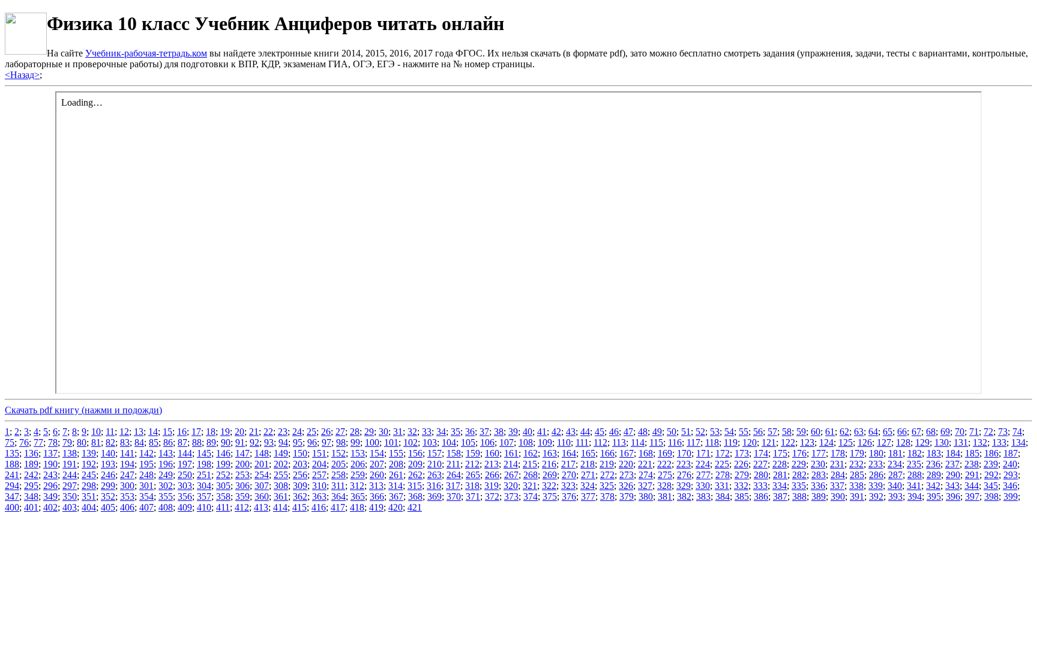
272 (607, 475)
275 (665, 475)
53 (715, 432)
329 (683, 486)
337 (837, 486)
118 (712, 442)
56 (758, 432)
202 (281, 464)
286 (876, 475)
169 (665, 453)
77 (38, 442)
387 (780, 496)
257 (319, 475)
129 (922, 442)
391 (857, 496)
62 (844, 432)
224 (703, 464)
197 (185, 464)
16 (182, 432)
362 (300, 496)
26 (326, 432)
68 (931, 432)
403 (69, 507)
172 (722, 453)
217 (568, 464)
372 (492, 496)
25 (311, 432)
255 (281, 475)
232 (856, 464)
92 (254, 442)
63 (859, 432)
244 (69, 475)
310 (319, 486)
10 (96, 432)
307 (261, 486)
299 (108, 486)
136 (31, 453)
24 (297, 432)
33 (426, 432)
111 (582, 442)
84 (139, 442)
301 (146, 486)
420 (395, 507)
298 (89, 486)
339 (875, 486)
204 (319, 464)
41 (542, 432)
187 (1010, 453)
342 (933, 486)
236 (933, 464)
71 (974, 432)
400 (12, 507)
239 (991, 464)
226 (741, 464)
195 (146, 464)
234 (895, 464)
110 (564, 442)
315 (414, 486)
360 (261, 496)
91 (240, 442)
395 (934, 496)
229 (799, 464)
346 (1010, 486)
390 (838, 496)
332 (741, 486)
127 (884, 442)
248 (146, 475)
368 (415, 496)
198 (204, 464)
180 (876, 453)
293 (1010, 475)
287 (895, 475)
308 (281, 486)
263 (434, 475)
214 (510, 464)
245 (89, 475)
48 (643, 432)
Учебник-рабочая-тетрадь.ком (146, 53)
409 (185, 507)
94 (283, 442)
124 (826, 442)
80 (81, 442)
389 (818, 496)
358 (223, 496)
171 (703, 453)
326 (626, 486)
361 (281, 496)
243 (50, 475)
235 (914, 464)
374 (530, 496)
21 (254, 432)
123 (807, 442)
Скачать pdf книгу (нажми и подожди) (83, 410)
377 (588, 496)
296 (50, 486)
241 (12, 475)
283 (818, 475)
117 (693, 442)
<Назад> (22, 75)
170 (684, 453)
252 (223, 475)
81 (96, 442)
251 (204, 475)
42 (556, 432)
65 (887, 432)
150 (300, 453)
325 (607, 486)
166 (607, 453)
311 (338, 486)
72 (988, 432)
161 (511, 453)
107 (506, 442)
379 (626, 496)
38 (498, 432)
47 (628, 432)
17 (196, 432)
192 (89, 464)
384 (722, 496)
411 (223, 507)
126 (865, 442)
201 (261, 464)
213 (491, 464)
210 (434, 464)
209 (415, 464)
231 (837, 464)
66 (902, 432)
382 (684, 496)
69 (945, 432)
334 (779, 486)
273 (626, 475)
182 (914, 453)
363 (319, 496)
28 (354, 432)
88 (197, 442)
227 (760, 464)
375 (550, 496)
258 (338, 475)
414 (280, 507)
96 (312, 442)
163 (550, 453)
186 (991, 453)
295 (31, 486)
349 (50, 496)
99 (355, 442)
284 (838, 475)
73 (1003, 432)
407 (146, 507)
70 (959, 432)
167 (626, 453)
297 (69, 486)
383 (703, 496)
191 (69, 464)
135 (12, 453)
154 (377, 453)
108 (525, 442)
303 (185, 486)
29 (369, 432)
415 (299, 507)
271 (588, 475)
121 (769, 442)
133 (999, 442)
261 (396, 475)
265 (473, 475)
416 (318, 507)
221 (645, 464)
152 (338, 453)
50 (671, 432)
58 (787, 432)
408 (165, 507)
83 (125, 442)
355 (165, 496)
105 (468, 442)
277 (703, 475)
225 (722, 464)
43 (571, 432)
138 (69, 453)
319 (491, 486)
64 (873, 432)
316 (434, 486)
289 (934, 475)
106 (487, 442)
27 (340, 432)
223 (683, 464)
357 (204, 496)
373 (511, 496)
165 (588, 453)
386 (761, 496)
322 (549, 486)
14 (153, 432)
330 (703, 486)
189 (31, 464)
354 (146, 496)
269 (550, 475)
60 (815, 432)
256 (300, 475)
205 (338, 464)
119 (731, 442)
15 (167, 432)
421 (414, 507)
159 (473, 453)
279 (742, 475)
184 (953, 453)
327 (645, 486)
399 (1010, 496)
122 (788, 442)
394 (914, 496)
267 (511, 475)
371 (473, 496)
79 (67, 442)
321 (530, 486)
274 (646, 475)
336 (818, 486)
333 (760, 486)
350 (69, 496)
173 (742, 453)
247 (127, 475)
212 (472, 464)
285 (857, 475)
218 (587, 464)
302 (165, 486)
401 (31, 507)
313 (376, 486)
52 (700, 432)
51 (686, 432)
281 (780, 475)
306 (242, 486)
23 (282, 432)
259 (357, 475)
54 (729, 432)
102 (410, 442)
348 (31, 496)
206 (357, 464)
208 (396, 464)
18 (210, 432)
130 (941, 442)
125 (845, 442)
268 (530, 475)
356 (185, 496)
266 (492, 475)
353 (127, 496)
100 (372, 442)
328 (664, 486)
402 (50, 507)
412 (242, 507)
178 (838, 453)
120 (749, 442)
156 (415, 453)
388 (799, 496)
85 (153, 442)
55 (743, 432)
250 (185, 475)
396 (953, 496)
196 (165, 464)
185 (972, 453)
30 (383, 432)
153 (357, 453)
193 (108, 464)
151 (319, 453)
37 (484, 432)
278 (722, 475)
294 (12, 486)
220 (626, 464)
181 (895, 453)
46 (614, 432)
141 (127, 453)
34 (441, 432)
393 (895, 496)
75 (9, 442)
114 (638, 442)
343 (952, 486)
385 (742, 496)
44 (585, 432)
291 (972, 475)
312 (357, 486)
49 (657, 432)
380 (646, 496)
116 (675, 442)
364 (338, 496)
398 (991, 496)
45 (599, 432)
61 (830, 432)
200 (242, 464)
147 (242, 453)
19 (225, 432)
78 (53, 442)
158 (453, 453)
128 (903, 442)
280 (761, 475)
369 (434, 496)
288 (914, 475)
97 (326, 442)
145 (204, 453)
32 (412, 432)
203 (300, 464)
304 (204, 486)
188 (12, 464)
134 (1018, 442)
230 (818, 464)
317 (453, 486)
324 (587, 486)
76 (24, 442)
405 (108, 507)
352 (108, 496)
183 (934, 453)
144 (185, 453)
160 (492, 453)
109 (545, 442)
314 (395, 486)
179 (857, 453)
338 (856, 486)
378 (607, 496)
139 (89, 453)
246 (108, 475)
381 (665, 496)
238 (971, 464)
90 (225, 442)
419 (376, 507)
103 (429, 442)
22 (268, 432)
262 (415, 475)
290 (953, 475)
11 (110, 432)
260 (377, 475)
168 (646, 453)
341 (914, 486)
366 (377, 496)
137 (50, 453)
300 (127, 486)
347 (12, 496)
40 (527, 432)
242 (31, 475)
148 (261, 453)
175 (780, 453)
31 (398, 432)
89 (211, 442)
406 (127, 507)
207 (377, 464)
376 (569, 496)
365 (357, 496)
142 (146, 453)
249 (165, 475)
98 (341, 442)
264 (453, 475)
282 (799, 475)
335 (799, 486)
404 (89, 507)
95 (297, 442)
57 (772, 432)
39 (513, 432)
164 (569, 453)
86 (168, 442)
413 (261, 507)
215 (530, 464)
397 (972, 496)
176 (799, 453)
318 (472, 486)
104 (449, 442)
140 (108, 453)
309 (300, 486)
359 (242, 496)
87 (182, 442)
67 (916, 432)
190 (50, 464)
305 (223, 486)
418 (357, 507)
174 (761, 453)
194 (127, 464)
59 (801, 432)
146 (223, 453)
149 (281, 453)
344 (971, 486)
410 (204, 507)
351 (89, 496)
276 (684, 475)
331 (722, 486)
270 (569, 475)
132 (980, 442)
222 (664, 464)
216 (549, 464)
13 (138, 432)
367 (396, 496)
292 (991, 475)
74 (1017, 432)
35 (455, 432)
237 (952, 464)
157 (434, 453)
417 (338, 507)
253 (242, 475)
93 (269, 442)
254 (261, 475)
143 (165, 453)
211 (453, 464)
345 (991, 486)
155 (396, 453)
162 (530, 453)
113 (619, 442)
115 (656, 442)
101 (391, 442)
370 (453, 496)
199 (223, 464)
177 (818, 453)
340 (895, 486)
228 (779, 464)
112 (600, 442)
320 (510, 486)
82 (110, 442)
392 (876, 496)
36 (470, 432)
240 (1010, 464)
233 (875, 464)
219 (607, 464)
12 (124, 432)
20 (239, 432)
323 (568, 486)
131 (961, 442)
